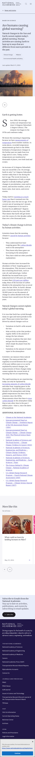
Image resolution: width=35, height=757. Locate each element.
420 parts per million (20, 280)
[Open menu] (31, 4)
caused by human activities (20, 236)
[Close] (33, 741)
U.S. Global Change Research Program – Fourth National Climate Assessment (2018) (19, 475)
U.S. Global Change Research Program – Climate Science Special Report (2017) (19, 483)
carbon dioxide (26, 245)
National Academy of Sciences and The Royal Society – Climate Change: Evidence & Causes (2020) (19, 442)
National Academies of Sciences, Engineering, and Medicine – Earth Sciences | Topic (19, 460)
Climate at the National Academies (19, 417)
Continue (17, 753)
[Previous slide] (4, 569)
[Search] (26, 4)
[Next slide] (9, 569)
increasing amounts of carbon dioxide (16, 384)
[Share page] (4, 105)
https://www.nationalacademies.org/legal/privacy (17, 748)
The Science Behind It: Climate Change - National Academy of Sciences (17, 467)
